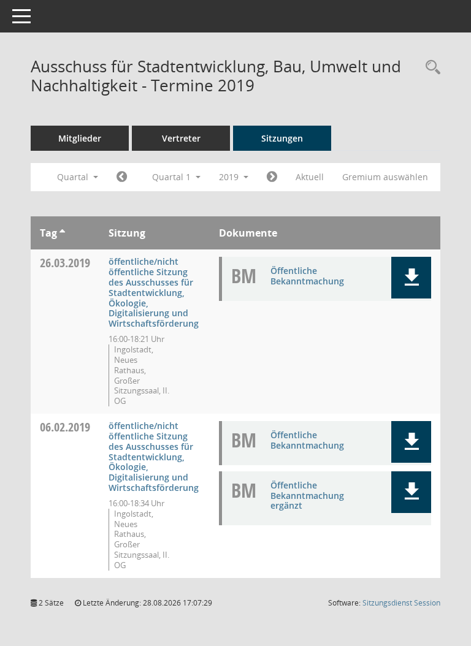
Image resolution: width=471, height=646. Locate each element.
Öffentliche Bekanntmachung (307, 276)
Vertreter (181, 138)
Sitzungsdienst (401, 603)
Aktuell (310, 177)
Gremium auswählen (385, 177)
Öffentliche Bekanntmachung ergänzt (307, 495)
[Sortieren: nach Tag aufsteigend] (62, 233)
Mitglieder (79, 138)
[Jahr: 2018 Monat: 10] (121, 177)
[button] (411, 277)
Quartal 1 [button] (172, 177)
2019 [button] (230, 177)
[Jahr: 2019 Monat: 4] (272, 177)
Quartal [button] (74, 177)
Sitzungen (282, 138)
